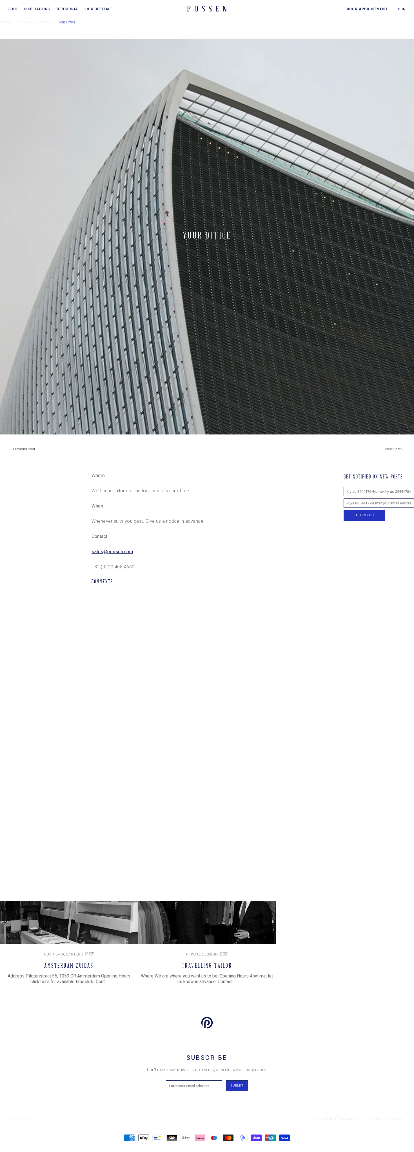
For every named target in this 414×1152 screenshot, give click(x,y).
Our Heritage (99, 9)
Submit (237, 1085)
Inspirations (37, 9)
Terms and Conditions (355, 1119)
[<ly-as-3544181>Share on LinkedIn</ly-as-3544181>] (4, 506)
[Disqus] (173, 663)
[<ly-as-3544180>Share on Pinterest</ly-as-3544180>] (4, 496)
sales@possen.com (112, 551)
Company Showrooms (34, 22)
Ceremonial (67, 9)
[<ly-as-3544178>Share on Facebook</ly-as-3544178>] (4, 476)
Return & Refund (389, 1119)
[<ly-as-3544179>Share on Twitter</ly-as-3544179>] (4, 486)
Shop (13, 9)
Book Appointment (367, 9)
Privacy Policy (322, 1119)
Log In (399, 9)
